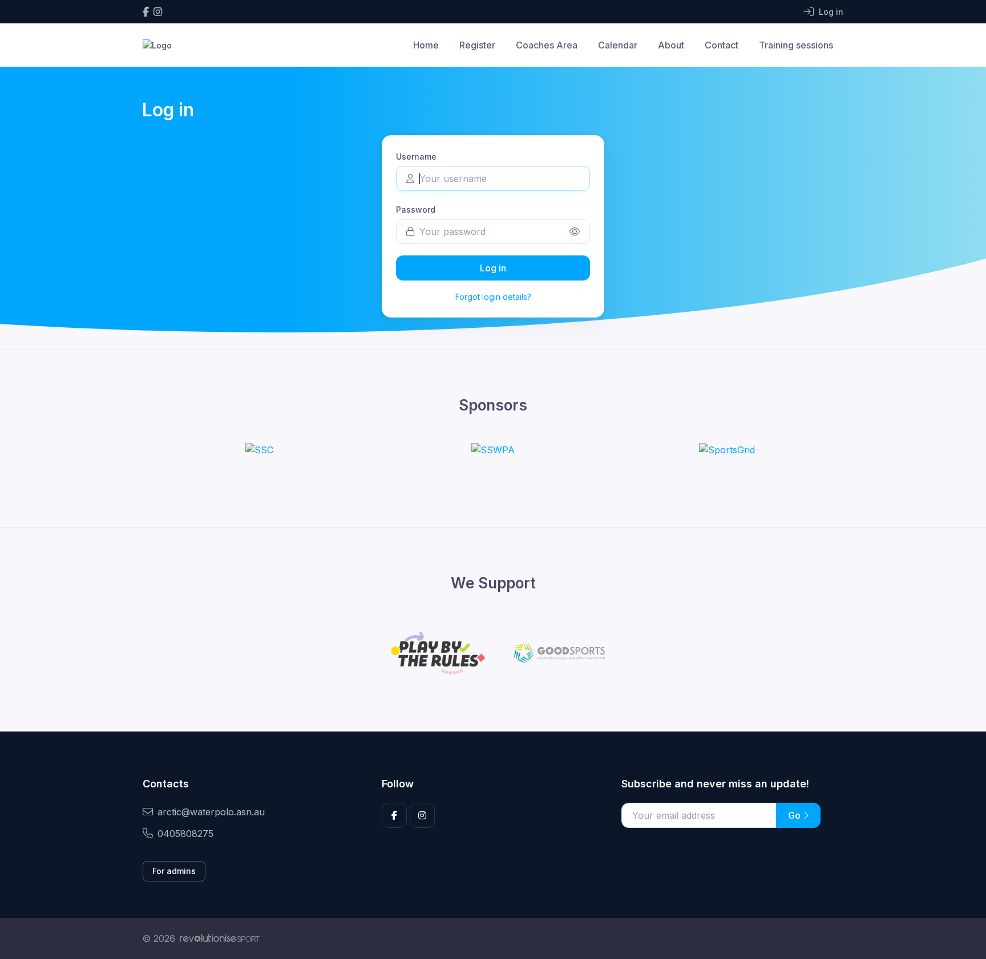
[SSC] (259, 449)
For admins (174, 871)
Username (416, 156)
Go (795, 815)
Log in (493, 268)
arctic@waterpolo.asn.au (211, 812)
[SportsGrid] (727, 449)
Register (477, 45)
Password (415, 209)
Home (426, 45)
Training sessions (796, 45)
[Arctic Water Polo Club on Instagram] (157, 12)
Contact (721, 45)
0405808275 (185, 833)
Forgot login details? (493, 297)
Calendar (617, 45)
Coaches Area (546, 45)
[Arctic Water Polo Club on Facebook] (146, 12)
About (671, 45)
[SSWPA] (493, 449)
